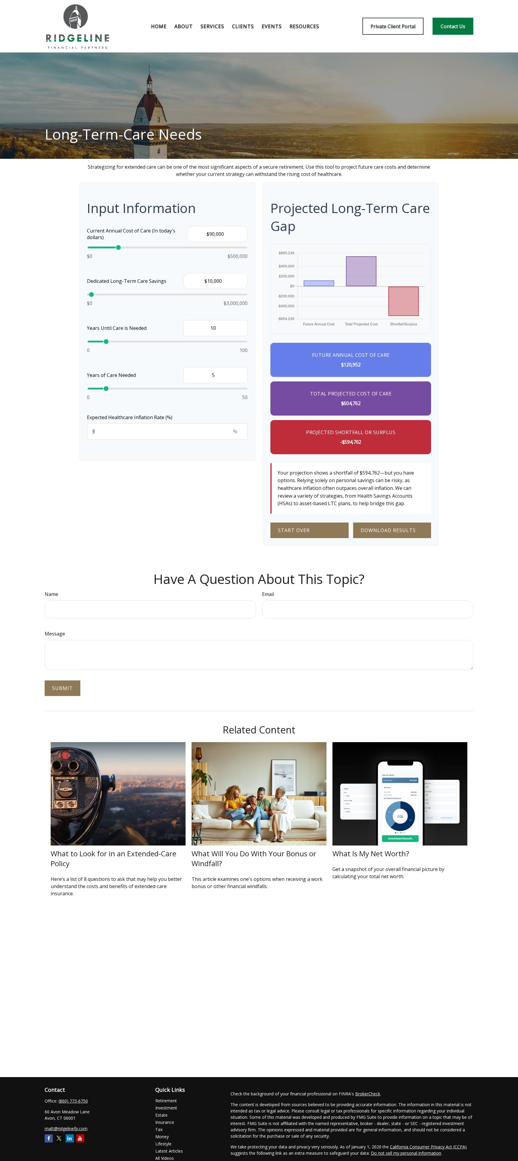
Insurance (164, 1122)
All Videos (164, 1158)
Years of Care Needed (111, 375)
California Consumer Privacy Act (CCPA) (428, 1147)
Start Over (294, 530)
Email (268, 594)
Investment (166, 1108)
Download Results (388, 530)
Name (51, 594)
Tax (158, 1129)
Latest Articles (169, 1151)
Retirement (166, 1100)
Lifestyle (163, 1144)
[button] (159, 26)
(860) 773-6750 (73, 1101)
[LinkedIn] (70, 1138)
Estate (161, 1115)
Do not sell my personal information (406, 1153)
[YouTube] (80, 1138)
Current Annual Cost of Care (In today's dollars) (131, 234)
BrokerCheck (367, 1094)
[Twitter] (59, 1138)
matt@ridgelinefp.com (66, 1128)
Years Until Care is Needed (117, 328)
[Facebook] (49, 1138)
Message (55, 633)
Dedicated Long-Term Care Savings (126, 281)
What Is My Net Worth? (370, 853)
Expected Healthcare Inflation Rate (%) (129, 417)
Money (162, 1136)
